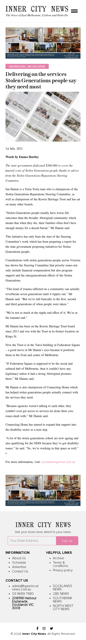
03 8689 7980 (23, 593)
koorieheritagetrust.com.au (58, 462)
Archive (58, 558)
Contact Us (20, 571)
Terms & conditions (60, 564)
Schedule (19, 562)
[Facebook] (37, 628)
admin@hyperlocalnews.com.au (25, 587)
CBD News (61, 593)
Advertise (19, 567)
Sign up (67, 540)
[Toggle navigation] (74, 11)
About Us (19, 558)
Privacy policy (63, 570)
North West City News (63, 607)
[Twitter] (51, 628)
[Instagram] (44, 628)
